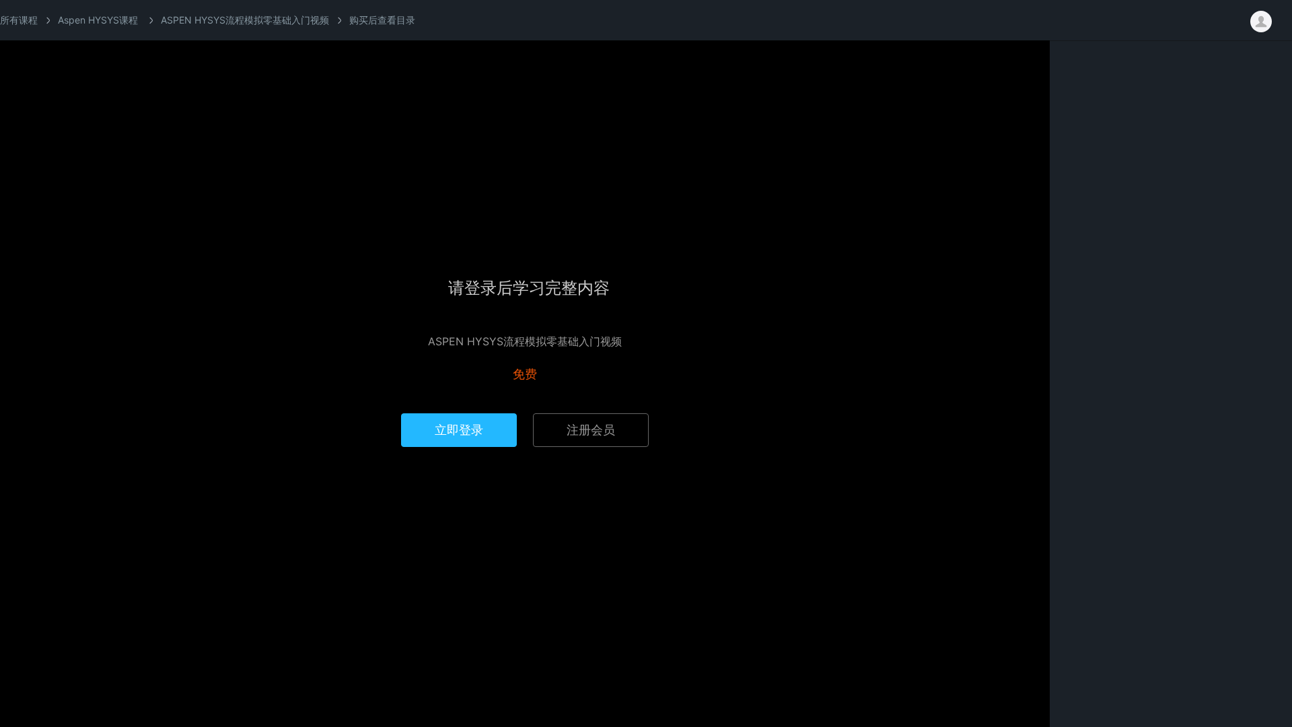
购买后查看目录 (382, 20)
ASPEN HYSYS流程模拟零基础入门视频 (245, 20)
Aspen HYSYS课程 (98, 20)
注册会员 (591, 430)
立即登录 (459, 430)
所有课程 (19, 20)
